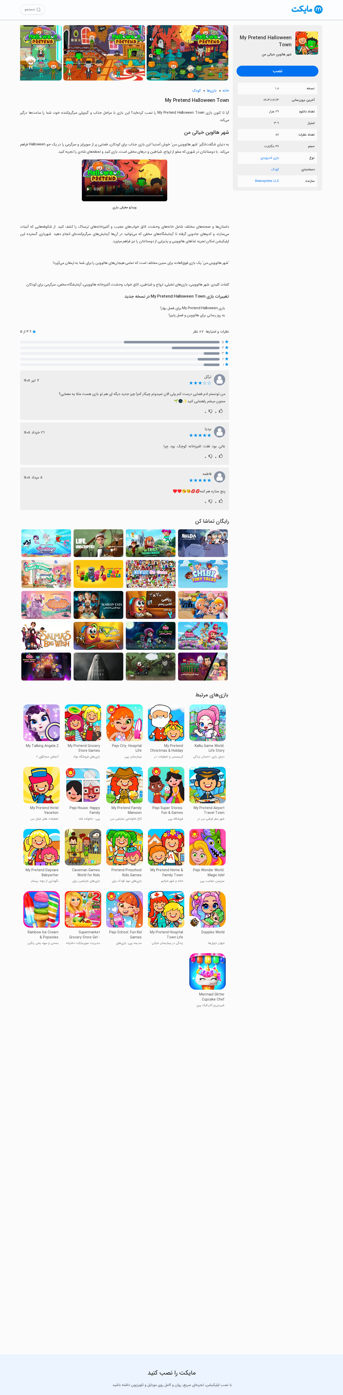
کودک (275, 169)
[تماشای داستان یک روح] (98, 668)
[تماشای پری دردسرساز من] (151, 544)
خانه (225, 91)
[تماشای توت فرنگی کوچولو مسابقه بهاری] (203, 637)
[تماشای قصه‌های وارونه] (151, 668)
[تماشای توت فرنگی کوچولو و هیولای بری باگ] (151, 637)
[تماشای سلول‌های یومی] (203, 606)
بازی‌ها (211, 91)
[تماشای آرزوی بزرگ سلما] (46, 637)
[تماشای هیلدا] (203, 544)
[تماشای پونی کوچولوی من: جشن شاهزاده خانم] (46, 606)
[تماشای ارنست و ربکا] (46, 575)
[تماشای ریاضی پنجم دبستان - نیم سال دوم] (151, 606)
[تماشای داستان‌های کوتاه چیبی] (203, 575)
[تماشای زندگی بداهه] (98, 544)
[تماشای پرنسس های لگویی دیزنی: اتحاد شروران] (203, 668)
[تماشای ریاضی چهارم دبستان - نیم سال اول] (98, 637)
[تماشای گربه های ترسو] (98, 606)
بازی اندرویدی (269, 158)
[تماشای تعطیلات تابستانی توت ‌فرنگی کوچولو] (46, 668)
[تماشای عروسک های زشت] (98, 575)
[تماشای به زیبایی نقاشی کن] (151, 575)
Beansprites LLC (267, 181)
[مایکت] (307, 14)
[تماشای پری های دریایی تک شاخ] (46, 544)
